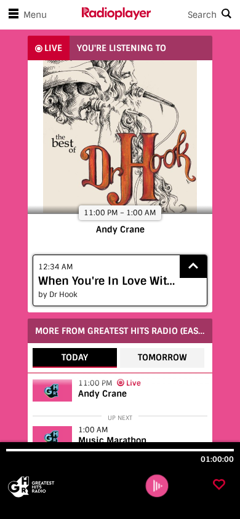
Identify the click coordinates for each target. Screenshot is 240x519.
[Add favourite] (219, 485)
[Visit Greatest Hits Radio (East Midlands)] (72, 487)
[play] (157, 486)
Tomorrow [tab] (162, 357)
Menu (35, 14)
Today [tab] (75, 357)
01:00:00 (217, 459)
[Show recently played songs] (193, 266)
